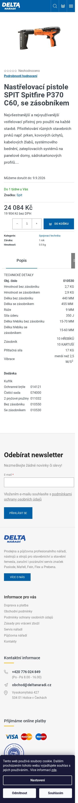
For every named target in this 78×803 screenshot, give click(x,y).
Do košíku (61, 223)
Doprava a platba (16, 605)
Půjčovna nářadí (15, 635)
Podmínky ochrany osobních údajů (28, 617)
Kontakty (10, 641)
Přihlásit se (18, 513)
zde (53, 770)
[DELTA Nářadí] (15, 539)
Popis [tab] (22, 260)
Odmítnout (19, 793)
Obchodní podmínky (18, 611)
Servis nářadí (13, 629)
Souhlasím (55, 793)
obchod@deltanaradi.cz (31, 685)
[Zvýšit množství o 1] (36, 223)
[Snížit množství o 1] (17, 223)
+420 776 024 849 (26, 672)
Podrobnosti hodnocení (20, 76)
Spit (19, 195)
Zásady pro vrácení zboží (21, 623)
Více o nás (17, 577)
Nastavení (37, 780)
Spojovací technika (49, 235)
